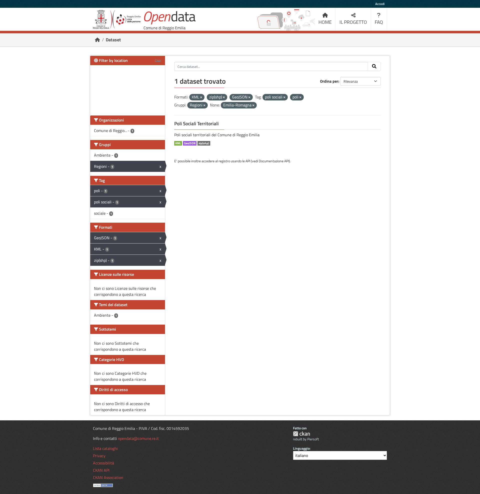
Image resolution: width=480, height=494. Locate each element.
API (248, 161)
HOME (325, 22)
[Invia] (374, 66)
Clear (158, 60)
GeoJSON (190, 143)
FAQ (379, 22)
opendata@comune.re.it (138, 438)
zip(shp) (203, 143)
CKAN (301, 433)
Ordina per (329, 81)
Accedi (379, 3)
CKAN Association (108, 477)
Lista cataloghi (105, 448)
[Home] (97, 39)
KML (178, 143)
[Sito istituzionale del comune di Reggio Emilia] (116, 19)
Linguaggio (301, 448)
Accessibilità (103, 463)
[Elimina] (201, 97)
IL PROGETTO (353, 22)
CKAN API (101, 470)
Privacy (99, 456)
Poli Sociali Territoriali (196, 123)
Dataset (113, 39)
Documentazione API (274, 161)
